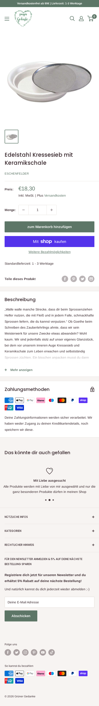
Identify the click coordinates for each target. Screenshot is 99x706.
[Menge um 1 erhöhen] (51, 210)
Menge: (10, 210)
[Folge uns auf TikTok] (51, 652)
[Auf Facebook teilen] (65, 279)
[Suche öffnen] (72, 18)
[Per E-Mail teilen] (91, 279)
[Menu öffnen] (7, 19)
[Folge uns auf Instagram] (25, 652)
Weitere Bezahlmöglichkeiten (50, 252)
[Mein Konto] (81, 18)
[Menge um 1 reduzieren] (23, 210)
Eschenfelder (17, 173)
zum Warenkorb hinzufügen (49, 227)
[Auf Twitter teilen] (82, 279)
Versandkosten (55, 195)
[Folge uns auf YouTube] (43, 652)
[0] (90, 18)
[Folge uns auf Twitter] (16, 652)
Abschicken (21, 616)
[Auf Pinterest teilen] (73, 279)
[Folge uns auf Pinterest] (34, 652)
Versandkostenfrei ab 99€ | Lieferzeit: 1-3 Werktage (49, 3)
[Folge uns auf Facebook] (8, 652)
